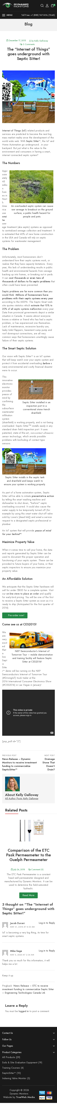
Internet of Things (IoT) (14, 130)
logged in (24, 1011)
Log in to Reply (47, 923)
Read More (28, 895)
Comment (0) (37, 869)
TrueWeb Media (25, 1097)
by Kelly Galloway (40, 40)
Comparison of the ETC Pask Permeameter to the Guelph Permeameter (28, 855)
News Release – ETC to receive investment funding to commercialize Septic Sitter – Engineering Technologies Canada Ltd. (28, 989)
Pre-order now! (15, 615)
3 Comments (29, 44)
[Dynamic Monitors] (15, 5)
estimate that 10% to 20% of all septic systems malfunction (27, 307)
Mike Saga (16, 951)
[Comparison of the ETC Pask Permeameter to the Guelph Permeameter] (28, 830)
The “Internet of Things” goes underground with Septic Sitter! (28, 54)
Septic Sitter (32, 141)
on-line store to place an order (22, 593)
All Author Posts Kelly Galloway (21, 798)
